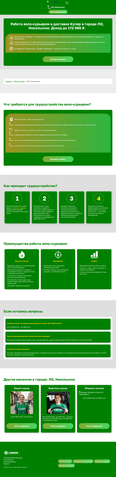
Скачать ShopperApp (9, 461)
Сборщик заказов (66, 466)
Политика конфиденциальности (13, 457)
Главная (8, 81)
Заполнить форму (19, 208)
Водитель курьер (102, 461)
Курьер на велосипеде (83, 461)
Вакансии (6, 463)
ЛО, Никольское (58, 7)
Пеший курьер (65, 461)
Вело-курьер (19, 81)
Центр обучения (8, 459)
